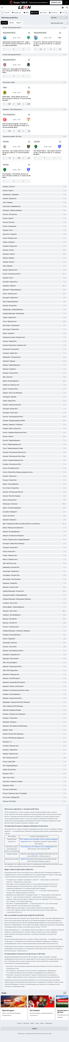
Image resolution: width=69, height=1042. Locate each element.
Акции (32, 1023)
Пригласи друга (8, 1010)
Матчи (42, 1023)
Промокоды (48, 1023)
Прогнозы (26, 1023)
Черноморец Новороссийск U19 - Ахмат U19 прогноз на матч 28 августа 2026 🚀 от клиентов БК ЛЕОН (16, 43)
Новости (19, 1023)
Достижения (35, 1010)
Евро (32, 854)
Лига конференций (47, 846)
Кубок (5, 87)
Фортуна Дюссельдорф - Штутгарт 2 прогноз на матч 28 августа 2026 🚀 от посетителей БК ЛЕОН (15, 125)
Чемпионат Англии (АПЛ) (31, 839)
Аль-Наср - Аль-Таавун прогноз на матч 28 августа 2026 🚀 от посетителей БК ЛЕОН (16, 152)
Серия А (48, 839)
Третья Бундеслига (9, 114)
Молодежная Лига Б (9, 32)
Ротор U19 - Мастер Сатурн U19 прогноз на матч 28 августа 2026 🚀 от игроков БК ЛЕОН (47, 43)
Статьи (37, 1023)
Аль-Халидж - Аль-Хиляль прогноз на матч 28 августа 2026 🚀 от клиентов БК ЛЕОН (16, 175)
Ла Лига (42, 839)
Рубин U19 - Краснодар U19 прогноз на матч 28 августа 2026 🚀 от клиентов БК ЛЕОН (16, 70)
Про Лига (6, 141)
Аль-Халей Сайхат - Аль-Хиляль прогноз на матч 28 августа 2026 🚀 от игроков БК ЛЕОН (47, 152)
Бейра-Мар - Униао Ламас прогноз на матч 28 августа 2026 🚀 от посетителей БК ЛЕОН (16, 98)
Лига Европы (36, 846)
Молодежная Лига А (9, 59)
